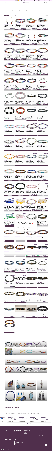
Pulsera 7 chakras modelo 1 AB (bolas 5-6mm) (30, 56)
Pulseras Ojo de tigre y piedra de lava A (9, 329)
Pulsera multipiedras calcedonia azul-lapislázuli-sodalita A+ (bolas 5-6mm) (9, 207)
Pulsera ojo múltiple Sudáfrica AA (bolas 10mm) (42, 237)
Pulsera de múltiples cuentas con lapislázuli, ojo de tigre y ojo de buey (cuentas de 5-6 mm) (9, 192)
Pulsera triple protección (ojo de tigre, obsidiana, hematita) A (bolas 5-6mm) (20, 314)
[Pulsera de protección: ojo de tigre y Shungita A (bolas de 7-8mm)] (42, 278)
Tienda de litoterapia (26, 430)
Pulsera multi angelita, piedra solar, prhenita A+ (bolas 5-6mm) (9, 132)
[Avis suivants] (51, 419)
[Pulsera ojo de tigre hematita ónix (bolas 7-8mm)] (42, 216)
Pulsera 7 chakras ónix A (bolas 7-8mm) (20, 86)
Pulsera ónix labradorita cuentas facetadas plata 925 (42, 268)
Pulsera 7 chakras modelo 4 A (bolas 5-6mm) (41, 56)
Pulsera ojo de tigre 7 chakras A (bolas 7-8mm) (9, 86)
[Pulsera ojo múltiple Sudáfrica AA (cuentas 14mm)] (9, 247)
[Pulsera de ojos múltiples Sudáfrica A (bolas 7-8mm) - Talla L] (20, 232)
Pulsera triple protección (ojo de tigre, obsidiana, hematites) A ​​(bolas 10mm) (9, 314)
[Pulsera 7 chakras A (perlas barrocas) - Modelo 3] (42, 20)
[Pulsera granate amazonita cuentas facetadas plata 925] (42, 80)
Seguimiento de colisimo (17, 430)
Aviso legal (17, 449)
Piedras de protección (8, 432)
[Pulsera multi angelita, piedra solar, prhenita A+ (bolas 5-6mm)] (9, 126)
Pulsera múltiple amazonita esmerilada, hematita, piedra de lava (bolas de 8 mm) (31, 147)
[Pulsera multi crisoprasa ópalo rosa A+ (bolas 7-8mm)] (9, 171)
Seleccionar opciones (20, 210)
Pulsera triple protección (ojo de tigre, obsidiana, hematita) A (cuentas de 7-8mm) (31, 314)
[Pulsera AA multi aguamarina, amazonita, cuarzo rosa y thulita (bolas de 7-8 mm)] (20, 126)
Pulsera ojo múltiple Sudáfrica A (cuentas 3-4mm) (9, 237)
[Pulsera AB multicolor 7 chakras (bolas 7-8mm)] (42, 65)
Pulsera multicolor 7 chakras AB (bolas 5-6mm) (31, 71)
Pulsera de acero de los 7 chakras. (31, 40)
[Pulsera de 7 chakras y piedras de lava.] (42, 35)
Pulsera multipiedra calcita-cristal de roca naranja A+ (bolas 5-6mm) (20, 207)
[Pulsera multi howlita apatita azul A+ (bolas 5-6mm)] (42, 171)
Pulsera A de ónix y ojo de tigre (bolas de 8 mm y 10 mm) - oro (30, 268)
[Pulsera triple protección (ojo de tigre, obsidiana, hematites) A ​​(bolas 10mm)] (9, 308)
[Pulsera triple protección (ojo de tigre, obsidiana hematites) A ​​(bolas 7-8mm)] (31, 95)
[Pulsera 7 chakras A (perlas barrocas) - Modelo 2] (31, 20)
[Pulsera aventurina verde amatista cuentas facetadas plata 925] (9, 95)
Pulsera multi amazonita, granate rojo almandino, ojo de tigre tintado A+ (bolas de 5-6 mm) (42, 147)
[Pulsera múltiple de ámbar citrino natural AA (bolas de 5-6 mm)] (9, 156)
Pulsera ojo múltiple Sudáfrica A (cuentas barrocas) (31, 237)
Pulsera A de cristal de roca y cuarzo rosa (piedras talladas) (19, 101)
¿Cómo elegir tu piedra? (8, 431)
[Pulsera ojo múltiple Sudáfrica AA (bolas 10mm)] (42, 232)
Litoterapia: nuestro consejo (9, 430)
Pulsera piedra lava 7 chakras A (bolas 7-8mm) (31, 86)
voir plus (15, 419)
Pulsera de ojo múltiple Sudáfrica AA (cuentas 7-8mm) (20, 252)
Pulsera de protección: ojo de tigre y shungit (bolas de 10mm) (31, 284)
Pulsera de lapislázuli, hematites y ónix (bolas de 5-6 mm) (31, 116)
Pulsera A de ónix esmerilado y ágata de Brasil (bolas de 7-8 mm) (31, 252)
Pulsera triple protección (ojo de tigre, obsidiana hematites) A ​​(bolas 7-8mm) (31, 101)
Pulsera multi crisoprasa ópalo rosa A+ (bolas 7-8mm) (8, 177)
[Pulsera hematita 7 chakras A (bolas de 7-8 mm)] (9, 50)
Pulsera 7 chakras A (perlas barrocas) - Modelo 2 (30, 26)
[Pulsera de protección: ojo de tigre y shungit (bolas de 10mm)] (31, 278)
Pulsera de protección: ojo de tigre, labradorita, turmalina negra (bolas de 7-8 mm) (9, 299)
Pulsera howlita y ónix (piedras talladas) (8, 116)
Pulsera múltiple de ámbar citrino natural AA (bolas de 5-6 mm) (9, 162)
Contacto (15, 431)
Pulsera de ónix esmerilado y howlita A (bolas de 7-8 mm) (8, 268)
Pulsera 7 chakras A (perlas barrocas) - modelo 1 (19, 26)
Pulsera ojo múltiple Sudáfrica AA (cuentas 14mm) (9, 252)
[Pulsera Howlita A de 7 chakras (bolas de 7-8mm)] (20, 50)
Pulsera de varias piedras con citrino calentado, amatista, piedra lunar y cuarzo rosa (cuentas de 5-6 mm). (30, 207)
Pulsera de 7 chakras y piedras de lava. (42, 41)
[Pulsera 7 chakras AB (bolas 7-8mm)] (20, 35)
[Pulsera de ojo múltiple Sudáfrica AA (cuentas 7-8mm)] (20, 247)
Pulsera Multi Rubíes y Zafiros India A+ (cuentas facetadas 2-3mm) (42, 192)
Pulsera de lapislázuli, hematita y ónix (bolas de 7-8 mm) (42, 116)
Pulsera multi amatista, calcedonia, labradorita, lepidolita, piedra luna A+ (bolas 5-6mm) (31, 132)
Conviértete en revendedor (18, 440)
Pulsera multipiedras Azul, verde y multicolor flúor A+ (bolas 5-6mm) (9, 222)
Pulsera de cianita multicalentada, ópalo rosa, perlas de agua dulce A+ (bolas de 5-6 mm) (31, 177)
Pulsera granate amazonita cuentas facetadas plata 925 (41, 86)
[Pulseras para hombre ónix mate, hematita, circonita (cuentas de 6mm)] (42, 308)
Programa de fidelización (17, 439)
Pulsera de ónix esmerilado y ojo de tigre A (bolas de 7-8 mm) (20, 268)
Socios (15, 441)
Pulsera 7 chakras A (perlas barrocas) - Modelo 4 (8, 41)
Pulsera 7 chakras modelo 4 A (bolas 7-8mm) (8, 71)
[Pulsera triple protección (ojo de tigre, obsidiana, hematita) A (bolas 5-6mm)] (20, 308)
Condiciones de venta (13, 449)
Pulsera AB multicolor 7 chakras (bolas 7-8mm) (42, 71)
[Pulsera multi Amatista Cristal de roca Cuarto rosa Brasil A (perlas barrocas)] (31, 293)
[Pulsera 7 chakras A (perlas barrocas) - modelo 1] (20, 20)
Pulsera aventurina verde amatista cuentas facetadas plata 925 (9, 101)
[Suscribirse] (46, 430)
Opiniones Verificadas (8, 439)
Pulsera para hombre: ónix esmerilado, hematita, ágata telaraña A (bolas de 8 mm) (41, 101)
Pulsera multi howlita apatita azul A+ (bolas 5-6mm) (42, 177)
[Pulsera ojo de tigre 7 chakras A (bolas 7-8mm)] (9, 80)
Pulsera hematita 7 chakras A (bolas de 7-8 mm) (8, 56)
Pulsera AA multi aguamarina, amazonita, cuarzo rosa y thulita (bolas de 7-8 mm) (20, 132)
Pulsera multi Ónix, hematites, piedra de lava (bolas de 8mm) (19, 192)
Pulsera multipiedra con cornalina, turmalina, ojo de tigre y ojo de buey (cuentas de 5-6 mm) (20, 177)
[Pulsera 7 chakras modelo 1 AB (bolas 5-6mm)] (31, 50)
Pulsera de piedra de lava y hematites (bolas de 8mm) (8, 284)
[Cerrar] (35, 220)
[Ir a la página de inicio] (26, 2)
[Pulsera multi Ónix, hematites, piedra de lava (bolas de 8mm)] (20, 186)
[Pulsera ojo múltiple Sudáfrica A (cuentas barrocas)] (31, 232)
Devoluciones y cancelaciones (9, 438)
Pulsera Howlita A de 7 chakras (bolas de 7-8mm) (19, 56)
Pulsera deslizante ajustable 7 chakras (8, 26)
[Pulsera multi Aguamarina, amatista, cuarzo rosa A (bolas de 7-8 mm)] (42, 126)
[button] (43, 2)
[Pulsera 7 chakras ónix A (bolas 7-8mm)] (20, 80)
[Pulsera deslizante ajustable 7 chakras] (9, 20)
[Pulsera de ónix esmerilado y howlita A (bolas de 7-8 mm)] (9, 262)
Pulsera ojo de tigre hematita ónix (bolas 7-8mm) (42, 222)
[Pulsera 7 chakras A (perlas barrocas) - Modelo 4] (9, 35)
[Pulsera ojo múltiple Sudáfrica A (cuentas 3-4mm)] (9, 232)
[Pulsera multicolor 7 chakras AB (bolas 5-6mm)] (31, 65)
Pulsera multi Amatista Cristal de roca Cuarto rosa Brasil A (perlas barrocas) (31, 299)
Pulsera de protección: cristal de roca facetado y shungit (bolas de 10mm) (20, 284)
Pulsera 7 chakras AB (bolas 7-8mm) (19, 41)
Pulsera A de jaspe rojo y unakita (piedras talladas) (20, 116)
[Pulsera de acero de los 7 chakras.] (31, 35)
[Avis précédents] (6, 419)
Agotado (9, 29)
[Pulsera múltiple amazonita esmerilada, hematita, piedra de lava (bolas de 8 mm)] (31, 141)
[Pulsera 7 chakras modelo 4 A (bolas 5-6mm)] (42, 50)
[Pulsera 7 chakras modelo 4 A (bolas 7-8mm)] (9, 65)
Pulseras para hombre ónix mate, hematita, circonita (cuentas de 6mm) (42, 314)
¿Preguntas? (16, 432)
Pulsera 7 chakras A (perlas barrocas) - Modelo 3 (41, 26)
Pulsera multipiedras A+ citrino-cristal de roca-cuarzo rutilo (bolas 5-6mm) (42, 207)
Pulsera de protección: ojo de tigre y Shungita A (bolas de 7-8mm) (41, 284)
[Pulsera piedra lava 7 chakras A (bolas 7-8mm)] (31, 80)
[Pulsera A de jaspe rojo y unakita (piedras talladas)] (20, 110)
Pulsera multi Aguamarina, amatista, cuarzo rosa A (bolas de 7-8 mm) (42, 132)
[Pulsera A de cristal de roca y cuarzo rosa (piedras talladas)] (20, 95)
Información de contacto (8, 449)
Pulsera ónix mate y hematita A (42, 252)
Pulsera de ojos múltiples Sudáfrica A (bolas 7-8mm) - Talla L (20, 237)
